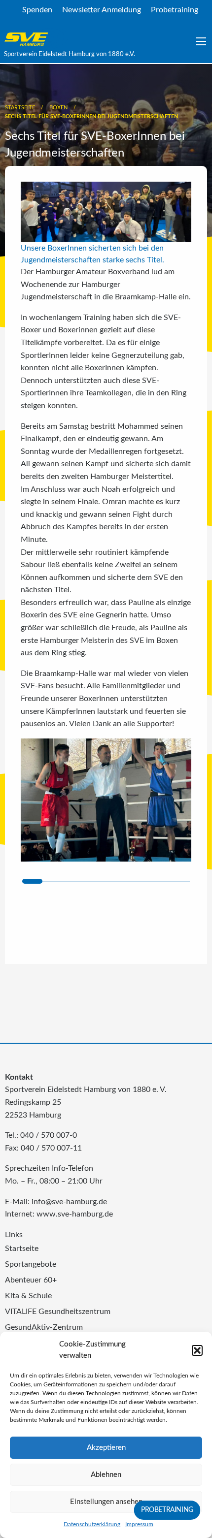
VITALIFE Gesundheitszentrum (57, 1311)
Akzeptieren (106, 1447)
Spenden (37, 10)
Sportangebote (30, 1264)
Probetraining (174, 10)
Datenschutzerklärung (92, 1524)
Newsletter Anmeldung (101, 10)
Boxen (58, 107)
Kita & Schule (28, 1296)
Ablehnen (106, 1474)
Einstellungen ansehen (106, 1502)
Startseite (20, 107)
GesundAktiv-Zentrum (44, 1327)
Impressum (139, 1524)
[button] (197, 1350)
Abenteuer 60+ (31, 1280)
